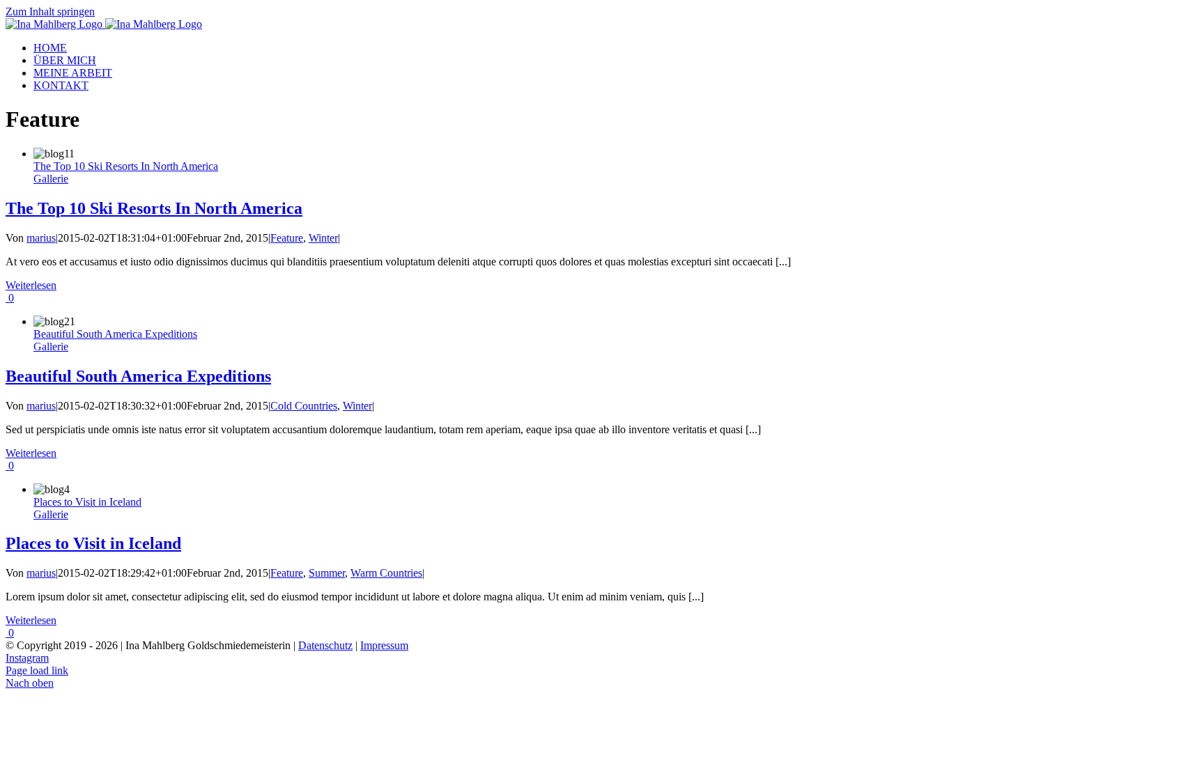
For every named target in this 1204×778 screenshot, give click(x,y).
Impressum (384, 645)
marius (41, 238)
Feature (286, 238)
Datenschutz (325, 645)
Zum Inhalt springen (50, 11)
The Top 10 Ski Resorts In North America (125, 166)
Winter (323, 238)
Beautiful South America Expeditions (115, 334)
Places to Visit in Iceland (87, 502)
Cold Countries (303, 406)
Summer (327, 573)
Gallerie (50, 179)
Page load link (37, 670)
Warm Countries (386, 573)
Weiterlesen (31, 285)
